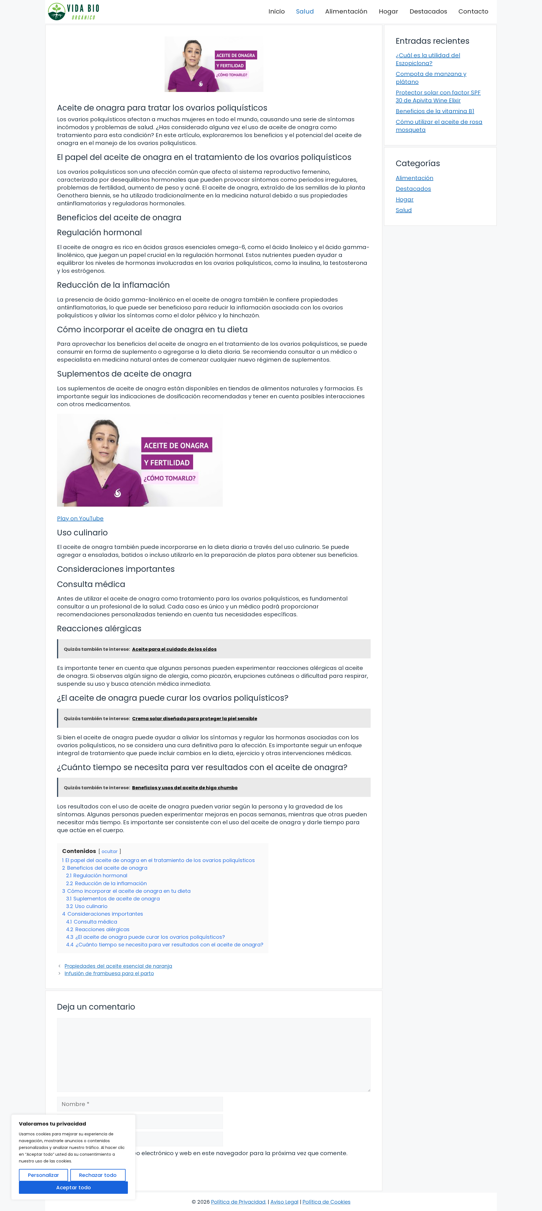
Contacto (473, 11)
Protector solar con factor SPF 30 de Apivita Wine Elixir (438, 96)
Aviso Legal (284, 1201)
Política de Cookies (327, 1201)
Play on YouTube (80, 518)
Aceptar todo (73, 1187)
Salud (305, 11)
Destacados (428, 11)
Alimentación (346, 11)
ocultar (110, 851)
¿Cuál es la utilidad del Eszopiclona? (428, 59)
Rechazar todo (98, 1175)
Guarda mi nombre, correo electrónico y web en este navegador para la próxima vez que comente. (206, 1153)
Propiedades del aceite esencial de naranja (118, 966)
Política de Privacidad (238, 1201)
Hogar (388, 11)
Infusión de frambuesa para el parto (109, 973)
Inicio (276, 11)
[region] (73, 1157)
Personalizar (43, 1175)
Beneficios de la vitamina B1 (435, 111)
